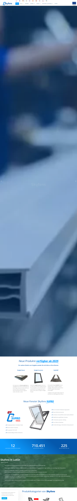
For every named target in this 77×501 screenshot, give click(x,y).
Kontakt (56, 3)
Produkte (31, 3)
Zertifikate (27, 3)
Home (17, 3)
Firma (21, 3)
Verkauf (38, 3)
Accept (4, 498)
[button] (1, 181)
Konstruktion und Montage (47, 3)
